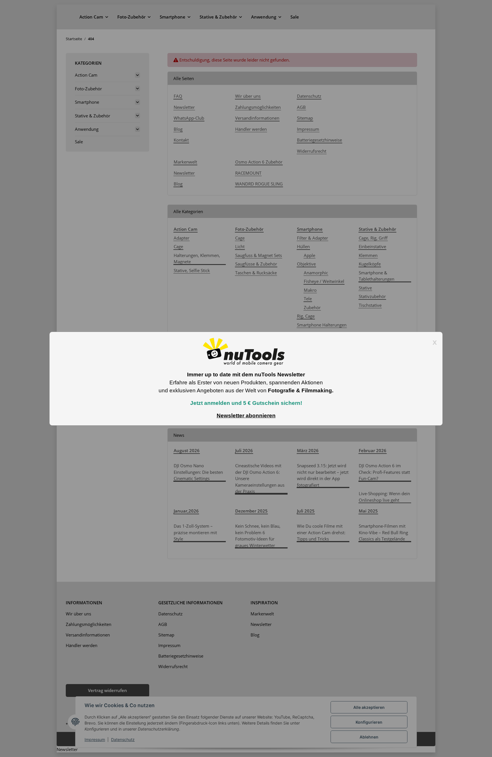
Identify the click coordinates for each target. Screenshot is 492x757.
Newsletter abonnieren (246, 416)
